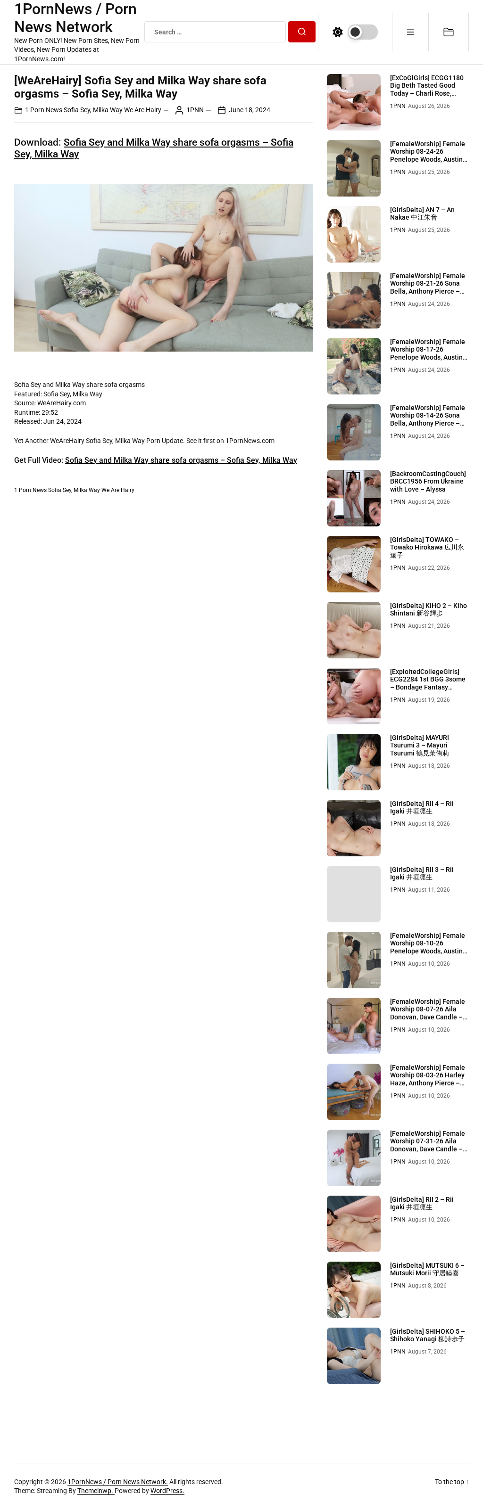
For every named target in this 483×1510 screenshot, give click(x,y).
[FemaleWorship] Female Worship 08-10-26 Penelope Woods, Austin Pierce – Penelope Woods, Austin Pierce (429, 951)
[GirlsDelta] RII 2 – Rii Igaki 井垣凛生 (422, 1203)
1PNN (195, 110)
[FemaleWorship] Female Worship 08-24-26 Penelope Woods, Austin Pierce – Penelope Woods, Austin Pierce (429, 159)
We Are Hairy (142, 110)
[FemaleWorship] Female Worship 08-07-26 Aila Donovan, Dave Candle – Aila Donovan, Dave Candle (427, 1017)
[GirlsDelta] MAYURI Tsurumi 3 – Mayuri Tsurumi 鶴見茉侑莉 (419, 745)
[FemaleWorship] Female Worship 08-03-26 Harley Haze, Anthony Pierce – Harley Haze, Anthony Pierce (427, 1083)
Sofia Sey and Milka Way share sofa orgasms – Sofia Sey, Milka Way (181, 460)
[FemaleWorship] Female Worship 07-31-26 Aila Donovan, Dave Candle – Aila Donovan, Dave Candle (427, 1149)
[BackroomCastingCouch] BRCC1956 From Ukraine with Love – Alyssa (428, 481)
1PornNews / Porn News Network (75, 18)
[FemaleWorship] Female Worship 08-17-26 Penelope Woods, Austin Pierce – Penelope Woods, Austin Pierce (429, 357)
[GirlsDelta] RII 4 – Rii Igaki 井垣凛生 (422, 807)
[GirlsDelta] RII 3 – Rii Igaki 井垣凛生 (422, 873)
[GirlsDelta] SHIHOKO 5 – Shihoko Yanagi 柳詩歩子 (427, 1335)
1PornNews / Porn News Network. (117, 1481)
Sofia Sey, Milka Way (93, 110)
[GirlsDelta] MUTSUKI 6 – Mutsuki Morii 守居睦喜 (427, 1269)
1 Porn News (43, 110)
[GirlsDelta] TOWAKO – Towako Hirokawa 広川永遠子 (427, 547)
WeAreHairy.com (61, 403)
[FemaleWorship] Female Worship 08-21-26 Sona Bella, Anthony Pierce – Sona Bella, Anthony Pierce (427, 291)
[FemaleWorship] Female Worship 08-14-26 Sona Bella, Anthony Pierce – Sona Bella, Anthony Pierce (427, 423)
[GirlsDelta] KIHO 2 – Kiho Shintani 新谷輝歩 (428, 609)
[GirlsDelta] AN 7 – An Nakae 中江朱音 (422, 214)
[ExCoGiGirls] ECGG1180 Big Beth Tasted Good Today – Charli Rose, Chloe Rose (427, 89)
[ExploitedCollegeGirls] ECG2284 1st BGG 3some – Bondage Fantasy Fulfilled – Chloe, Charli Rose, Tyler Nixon (428, 687)
